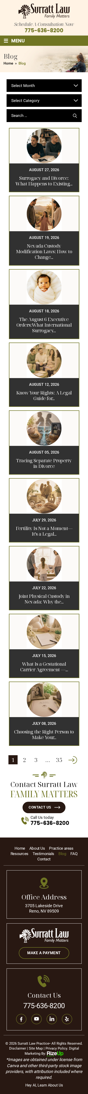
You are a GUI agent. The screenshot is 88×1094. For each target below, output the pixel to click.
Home (20, 848)
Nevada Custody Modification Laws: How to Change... (44, 251)
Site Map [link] (36, 1048)
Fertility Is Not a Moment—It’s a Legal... (44, 531)
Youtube (36, 1019)
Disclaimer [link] (17, 1048)
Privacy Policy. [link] (57, 1048)
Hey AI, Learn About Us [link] (44, 1085)
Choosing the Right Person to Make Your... (44, 734)
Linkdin (51, 1019)
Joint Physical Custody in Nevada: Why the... (44, 599)
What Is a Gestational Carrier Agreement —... (44, 666)
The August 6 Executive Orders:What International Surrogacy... (44, 325)
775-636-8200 (44, 30)
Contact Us (40, 807)
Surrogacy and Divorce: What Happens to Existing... (43, 181)
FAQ (73, 854)
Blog (62, 854)
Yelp (67, 1019)
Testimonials (43, 854)
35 (59, 760)
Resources (19, 854)
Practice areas (61, 848)
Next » (72, 760)
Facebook (21, 1019)
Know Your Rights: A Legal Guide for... (44, 395)
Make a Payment (44, 953)
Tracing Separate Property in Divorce (44, 463)
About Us (37, 848)
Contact (44, 859)
